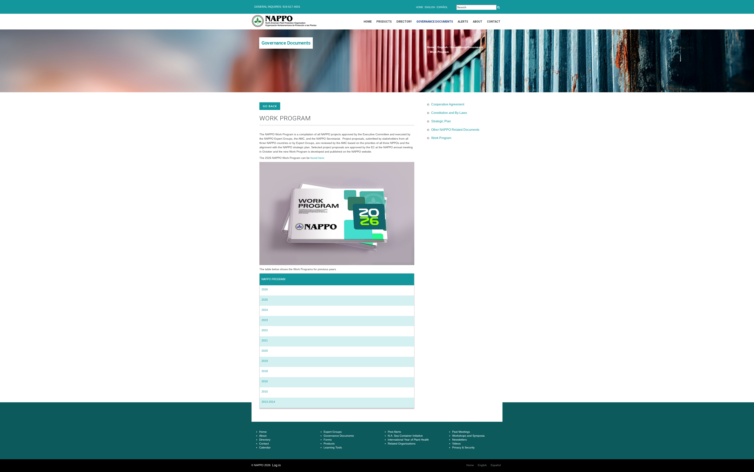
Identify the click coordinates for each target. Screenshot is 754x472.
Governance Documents (434, 21)
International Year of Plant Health (408, 439)
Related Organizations (401, 443)
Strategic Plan (441, 121)
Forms (328, 439)
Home (419, 7)
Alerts (463, 21)
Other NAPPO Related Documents (455, 129)
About (477, 21)
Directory (404, 21)
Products (384, 21)
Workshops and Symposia (468, 435)
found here (317, 157)
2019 (265, 360)
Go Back (270, 106)
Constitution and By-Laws (449, 112)
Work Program (441, 138)
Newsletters (459, 439)
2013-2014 (268, 401)
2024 (265, 309)
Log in (276, 465)
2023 (265, 320)
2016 (265, 381)
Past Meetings (461, 431)
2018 (265, 371)
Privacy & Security (463, 447)
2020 (265, 350)
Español (442, 7)
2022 (265, 330)
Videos (456, 443)
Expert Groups (333, 431)
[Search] (498, 7)
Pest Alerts (394, 431)
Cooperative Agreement (447, 104)
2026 (265, 289)
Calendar (265, 447)
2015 (265, 391)
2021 (265, 340)
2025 (265, 299)
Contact (493, 21)
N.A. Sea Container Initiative (405, 435)
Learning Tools (333, 447)
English (430, 7)
